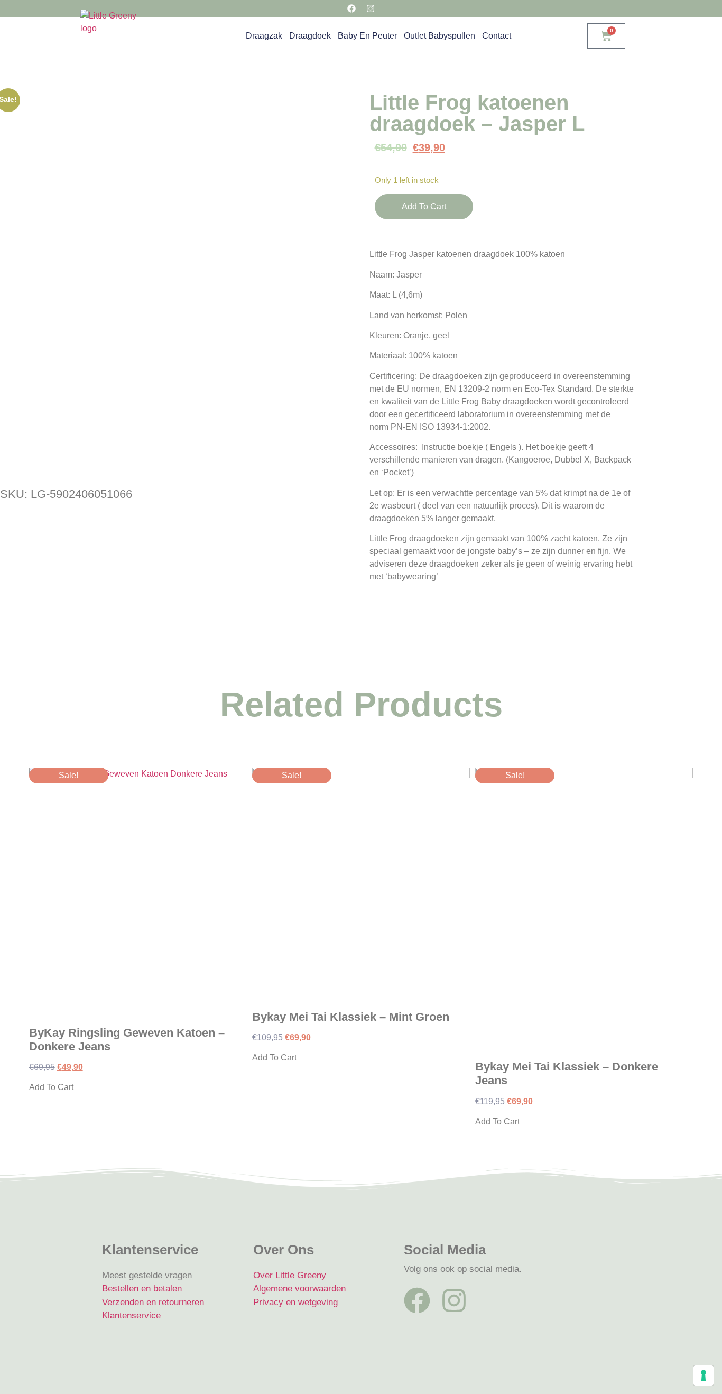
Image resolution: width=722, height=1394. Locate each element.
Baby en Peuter (367, 35)
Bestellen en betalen (142, 1289)
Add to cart (424, 206)
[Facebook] (417, 1300)
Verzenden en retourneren (153, 1302)
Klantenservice (131, 1315)
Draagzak (264, 35)
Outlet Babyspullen (439, 35)
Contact (496, 35)
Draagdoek (310, 35)
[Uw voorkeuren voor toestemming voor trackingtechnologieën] (703, 1375)
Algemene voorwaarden (299, 1289)
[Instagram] (454, 1300)
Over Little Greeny (289, 1275)
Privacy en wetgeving (295, 1302)
